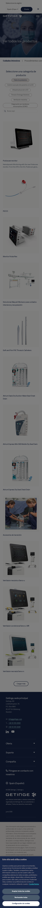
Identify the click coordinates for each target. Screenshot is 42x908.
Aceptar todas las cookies (21, 891)
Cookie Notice (34, 884)
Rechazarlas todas (21, 897)
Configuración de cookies (21, 903)
